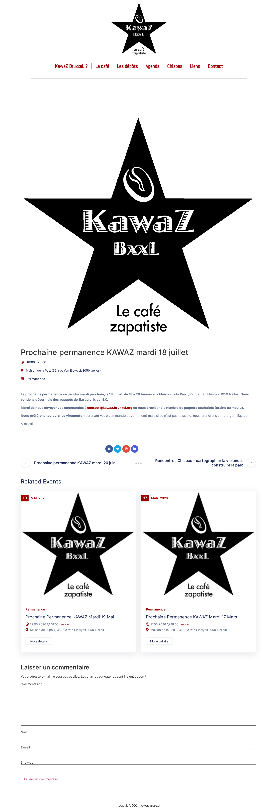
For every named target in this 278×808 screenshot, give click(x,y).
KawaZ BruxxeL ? (71, 66)
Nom (24, 732)
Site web (27, 762)
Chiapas (174, 66)
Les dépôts (127, 66)
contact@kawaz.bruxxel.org (109, 408)
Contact (215, 66)
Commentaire (32, 684)
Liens (195, 66)
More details (39, 641)
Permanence (36, 379)
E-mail (25, 747)
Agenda (152, 66)
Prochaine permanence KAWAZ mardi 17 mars (191, 616)
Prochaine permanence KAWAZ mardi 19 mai (70, 616)
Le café (102, 66)
